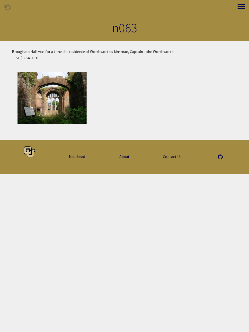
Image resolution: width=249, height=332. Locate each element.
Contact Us (172, 156)
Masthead (77, 156)
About (124, 156)
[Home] (7, 7)
